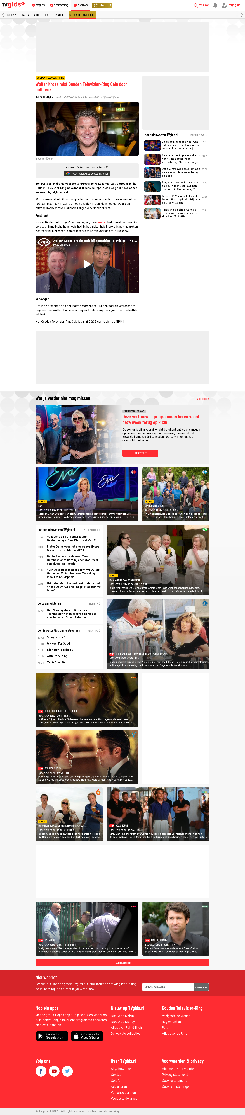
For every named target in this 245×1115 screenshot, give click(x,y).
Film (46, 14)
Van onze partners (124, 1093)
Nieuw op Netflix (123, 1016)
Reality (25, 14)
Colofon (116, 1081)
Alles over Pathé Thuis (127, 1028)
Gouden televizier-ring (82, 14)
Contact (116, 1075)
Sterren (11, 14)
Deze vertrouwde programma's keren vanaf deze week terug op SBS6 (160, 419)
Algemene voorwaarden (179, 1069)
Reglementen (171, 1022)
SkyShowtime (121, 1069)
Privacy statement (175, 1075)
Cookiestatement (174, 1081)
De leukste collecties (125, 1034)
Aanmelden (201, 987)
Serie (36, 14)
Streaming (58, 14)
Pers (165, 1028)
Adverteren (119, 1087)
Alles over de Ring (174, 1034)
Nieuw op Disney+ (124, 1022)
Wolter (102, 222)
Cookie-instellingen (176, 1087)
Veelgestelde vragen (176, 1016)
